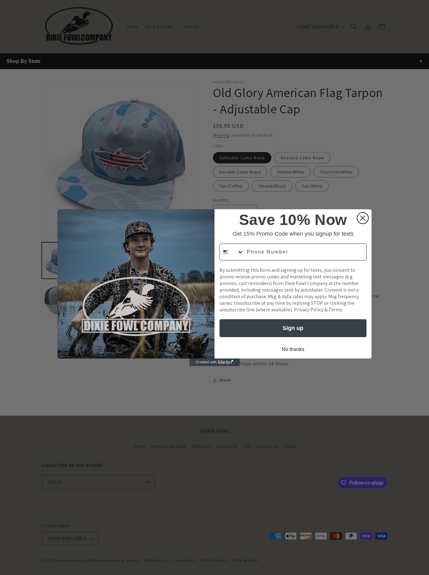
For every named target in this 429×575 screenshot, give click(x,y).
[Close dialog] (362, 218)
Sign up (293, 328)
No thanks (293, 349)
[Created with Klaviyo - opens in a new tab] (214, 362)
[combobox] (232, 252)
